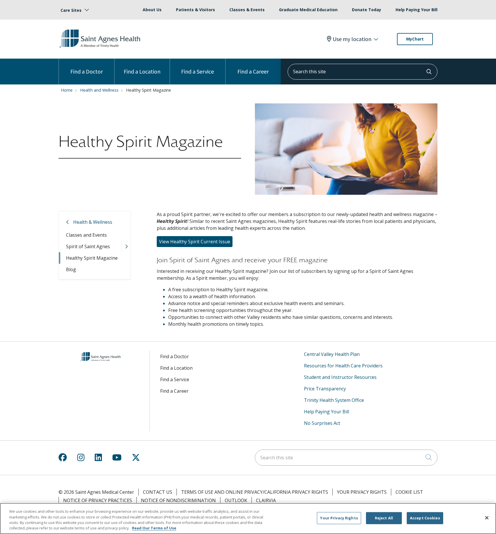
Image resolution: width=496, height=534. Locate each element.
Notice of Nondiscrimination (178, 500)
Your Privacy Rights (362, 492)
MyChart (415, 39)
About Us (152, 9)
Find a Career (253, 71)
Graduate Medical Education (308, 9)
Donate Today (366, 9)
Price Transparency (325, 388)
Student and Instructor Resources (340, 377)
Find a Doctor (86, 71)
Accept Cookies (425, 517)
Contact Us (157, 492)
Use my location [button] (352, 39)
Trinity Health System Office (334, 400)
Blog (71, 269)
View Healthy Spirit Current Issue (194, 241)
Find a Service (197, 71)
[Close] (486, 517)
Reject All (384, 517)
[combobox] (362, 72)
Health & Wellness (92, 222)
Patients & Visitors (195, 9)
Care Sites (71, 10)
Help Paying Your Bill (416, 9)
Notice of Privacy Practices (97, 500)
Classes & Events (247, 9)
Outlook (236, 500)
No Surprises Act (322, 423)
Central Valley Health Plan (332, 354)
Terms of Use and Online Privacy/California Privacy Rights (254, 492)
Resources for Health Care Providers (343, 366)
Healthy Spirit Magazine (92, 258)
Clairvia (266, 500)
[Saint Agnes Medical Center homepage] (101, 48)
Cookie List (409, 492)
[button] (126, 246)
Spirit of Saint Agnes (88, 246)
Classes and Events (86, 235)
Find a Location (142, 71)
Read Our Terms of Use (154, 528)
